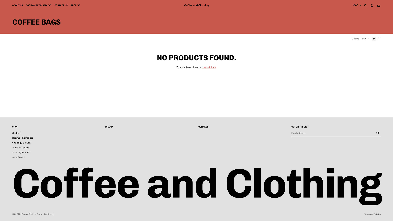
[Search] (365, 5)
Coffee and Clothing (27, 214)
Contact (16, 133)
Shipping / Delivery (21, 142)
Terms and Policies (372, 214)
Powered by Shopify (45, 214)
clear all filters (209, 67)
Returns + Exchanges (22, 137)
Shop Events (18, 157)
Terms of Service (20, 147)
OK (377, 133)
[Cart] (378, 5)
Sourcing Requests (21, 152)
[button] (365, 38)
